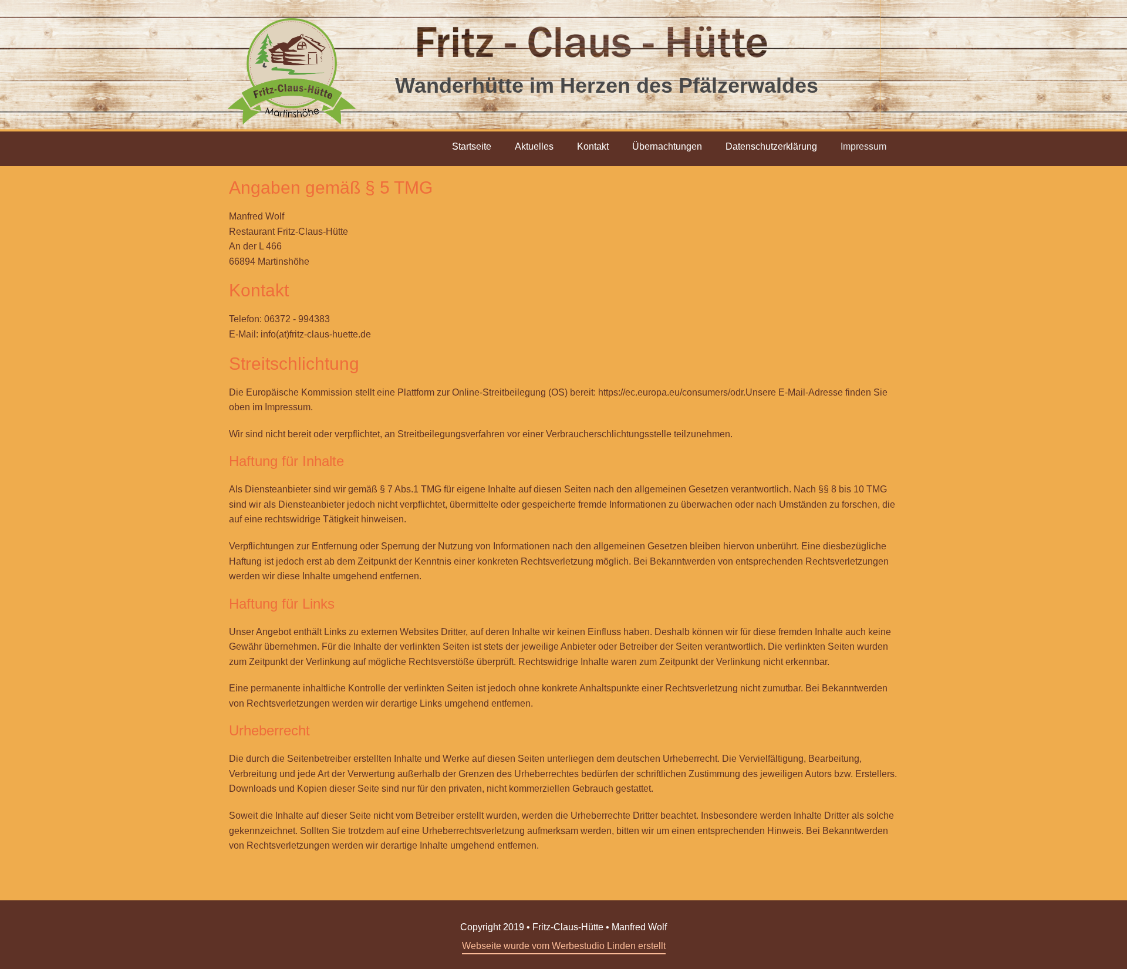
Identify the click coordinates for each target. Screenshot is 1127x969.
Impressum (863, 146)
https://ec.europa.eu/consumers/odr (670, 392)
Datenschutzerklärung (771, 146)
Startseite (471, 146)
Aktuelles (534, 146)
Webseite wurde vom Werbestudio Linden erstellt (564, 946)
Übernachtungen (667, 146)
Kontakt (593, 146)
